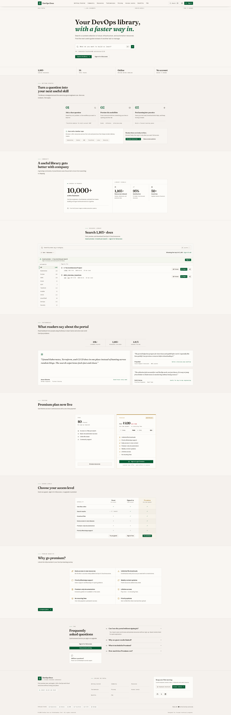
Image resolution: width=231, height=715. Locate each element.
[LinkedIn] (165, 694)
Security (105, 140)
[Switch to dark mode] (182, 3)
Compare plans (44, 609)
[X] (161, 694)
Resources (100, 3)
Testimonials (110, 3)
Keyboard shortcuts (164, 687)
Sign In (190, 3)
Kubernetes (82, 51)
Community (91, 3)
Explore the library (82, 56)
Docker (78, 140)
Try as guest (113, 535)
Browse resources (132, 139)
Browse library (177, 687)
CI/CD (103, 51)
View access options (149, 139)
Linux (98, 140)
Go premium (147, 535)
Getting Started (79, 3)
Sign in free (130, 535)
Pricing (120, 3)
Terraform (88, 51)
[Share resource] (190, 269)
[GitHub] (157, 694)
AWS (84, 140)
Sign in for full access (101, 56)
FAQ (147, 3)
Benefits (141, 3)
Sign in (188, 259)
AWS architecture (96, 51)
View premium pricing (85, 648)
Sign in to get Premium (137, 461)
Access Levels (130, 3)
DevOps (95, 707)
